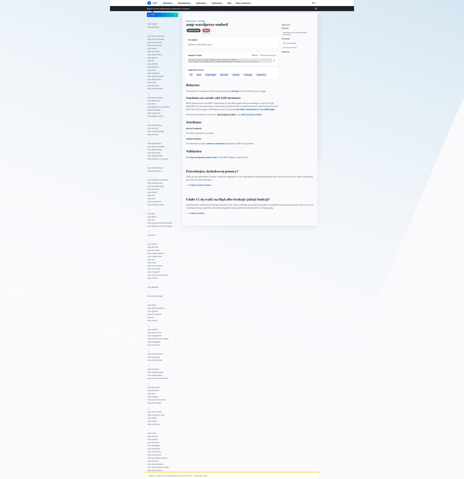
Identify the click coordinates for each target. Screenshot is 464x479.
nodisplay (248, 75)
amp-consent (152, 134)
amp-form (151, 198)
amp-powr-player (154, 403)
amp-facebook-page (155, 186)
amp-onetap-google (155, 372)
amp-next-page (153, 357)
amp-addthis (152, 64)
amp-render (152, 421)
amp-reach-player (154, 412)
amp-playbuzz (153, 397)
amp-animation (153, 73)
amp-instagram (153, 272)
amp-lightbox (152, 311)
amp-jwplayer (153, 287)
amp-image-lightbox (155, 253)
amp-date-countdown (156, 146)
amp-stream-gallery (155, 464)
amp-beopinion (153, 100)
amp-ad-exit (152, 58)
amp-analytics (153, 67)
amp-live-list (152, 320)
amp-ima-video (153, 250)
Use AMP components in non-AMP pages (255, 109)
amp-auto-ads (153, 85)
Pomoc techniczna (243, 3)
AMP (256, 55)
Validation (286, 52)
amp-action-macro (154, 54)
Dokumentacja (184, 3)
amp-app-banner (154, 79)
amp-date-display (154, 149)
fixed (199, 75)
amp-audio (151, 82)
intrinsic (236, 75)
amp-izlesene (152, 278)
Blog (229, 3)
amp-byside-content (155, 116)
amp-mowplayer (154, 342)
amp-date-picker (154, 153)
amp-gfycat (152, 217)
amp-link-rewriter (154, 314)
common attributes (290, 48)
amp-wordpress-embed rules (203, 157)
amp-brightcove (153, 113)
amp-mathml (152, 329)
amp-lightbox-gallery (155, 308)
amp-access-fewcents (156, 36)
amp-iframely (152, 247)
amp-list (150, 317)
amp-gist (151, 220)
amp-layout (152, 305)
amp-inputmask (153, 269)
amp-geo (151, 213)
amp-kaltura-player (155, 296)
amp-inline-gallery (154, 266)
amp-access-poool (154, 42)
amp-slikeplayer (153, 445)
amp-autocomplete (155, 88)
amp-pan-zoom (153, 387)
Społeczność (201, 3)
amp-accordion (153, 51)
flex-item (224, 75)
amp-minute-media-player (158, 338)
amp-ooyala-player (155, 375)
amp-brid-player (154, 110)
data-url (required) (289, 43)
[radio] (253, 55)
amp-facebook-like (154, 183)
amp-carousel (153, 128)
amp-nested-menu (155, 354)
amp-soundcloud (154, 455)
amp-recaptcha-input (156, 415)
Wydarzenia (217, 3)
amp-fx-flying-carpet (155, 204)
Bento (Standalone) (268, 55)
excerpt (235, 91)
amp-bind (151, 104)
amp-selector (152, 436)
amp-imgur (152, 262)
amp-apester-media (155, 76)
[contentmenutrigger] (298, 25)
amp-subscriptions (155, 470)
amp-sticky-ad (153, 461)
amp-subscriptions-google (158, 467)
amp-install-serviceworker (157, 275)
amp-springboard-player (157, 458)
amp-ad (150, 61)
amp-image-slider (154, 256)
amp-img (151, 259)
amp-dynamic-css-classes (157, 159)
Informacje (167, 3)
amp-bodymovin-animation (158, 107)
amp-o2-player (153, 369)
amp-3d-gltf (152, 24)
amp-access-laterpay (155, 39)
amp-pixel (151, 393)
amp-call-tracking (154, 125)
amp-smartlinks (153, 448)
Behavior (285, 28)
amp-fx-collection (154, 201)
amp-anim (151, 70)
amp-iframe (152, 244)
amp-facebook (153, 189)
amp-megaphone (154, 335)
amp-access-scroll (154, 45)
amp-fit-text (152, 192)
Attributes (286, 39)
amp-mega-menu (154, 332)
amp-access (152, 48)
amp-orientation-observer (157, 378)
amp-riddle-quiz (154, 424)
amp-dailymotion (154, 143)
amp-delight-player (155, 156)
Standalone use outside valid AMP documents (295, 34)
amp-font (151, 195)
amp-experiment (154, 171)
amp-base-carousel (155, 97)
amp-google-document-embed (159, 223)
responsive (261, 75)
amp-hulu (151, 235)
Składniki (202, 21)
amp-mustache (153, 345)
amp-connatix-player (155, 131)
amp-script (151, 433)
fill (191, 75)
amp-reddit (152, 418)
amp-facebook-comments (157, 180)
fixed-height (211, 75)
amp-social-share (154, 451)
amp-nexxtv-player (155, 360)
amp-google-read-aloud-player (159, 226)
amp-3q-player (153, 27)
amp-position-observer (156, 400)
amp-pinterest (153, 390)
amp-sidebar (152, 439)
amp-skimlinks (153, 442)
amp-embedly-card (155, 168)
